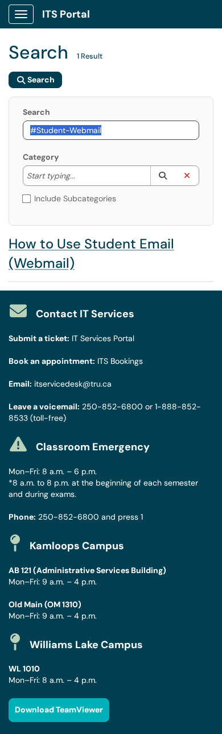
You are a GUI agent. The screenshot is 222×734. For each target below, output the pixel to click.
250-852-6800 (112, 406)
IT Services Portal (103, 338)
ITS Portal (66, 14)
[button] (162, 175)
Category (41, 157)
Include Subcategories (75, 198)
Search (36, 112)
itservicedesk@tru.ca (73, 384)
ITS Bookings (120, 361)
